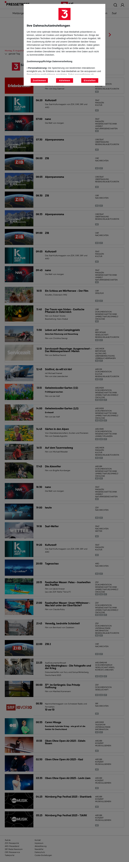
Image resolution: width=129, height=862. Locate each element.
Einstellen (90, 80)
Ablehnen (64, 80)
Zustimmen (39, 80)
